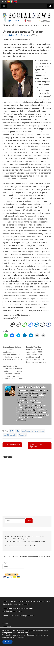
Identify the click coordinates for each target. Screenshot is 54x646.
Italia (17, 431)
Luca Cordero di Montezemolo (32, 431)
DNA (11, 431)
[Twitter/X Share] (42, 324)
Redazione (7, 626)
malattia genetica (10, 435)
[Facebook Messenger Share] (30, 324)
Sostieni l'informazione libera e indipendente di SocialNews (26, 556)
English (15, 1)
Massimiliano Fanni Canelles (16, 35)
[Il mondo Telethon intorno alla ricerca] (37, 354)
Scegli (5, 562)
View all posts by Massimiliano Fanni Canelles (32, 417)
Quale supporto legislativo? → (36, 445)
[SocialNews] (27, 16)
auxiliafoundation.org (12, 611)
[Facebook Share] (48, 324)
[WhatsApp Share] (24, 324)
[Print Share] (12, 324)
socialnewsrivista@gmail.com (21, 615)
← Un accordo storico (12, 444)
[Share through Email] (18, 324)
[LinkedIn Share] (36, 324)
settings (21, 637)
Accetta (7, 642)
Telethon (22, 435)
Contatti (5, 624)
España (8, 1)
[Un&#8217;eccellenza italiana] (14, 353)
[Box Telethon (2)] (14, 372)
